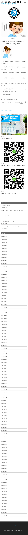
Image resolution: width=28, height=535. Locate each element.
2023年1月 (4, 362)
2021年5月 (4, 421)
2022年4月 (4, 389)
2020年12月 (4, 436)
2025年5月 (4, 280)
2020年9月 (4, 444)
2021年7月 (4, 415)
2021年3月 (4, 427)
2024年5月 (4, 315)
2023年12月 (4, 330)
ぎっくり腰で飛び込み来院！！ (11, 99)
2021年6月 (4, 418)
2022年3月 (4, 392)
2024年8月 (4, 307)
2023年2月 (4, 359)
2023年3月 (4, 357)
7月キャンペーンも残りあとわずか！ (10, 226)
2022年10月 (4, 371)
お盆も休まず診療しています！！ (10, 193)
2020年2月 (4, 465)
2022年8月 (4, 377)
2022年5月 (4, 386)
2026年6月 (4, 242)
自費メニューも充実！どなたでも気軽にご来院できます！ (13, 102)
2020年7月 (4, 450)
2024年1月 (4, 327)
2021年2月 (4, 430)
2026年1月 (4, 257)
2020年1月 (4, 468)
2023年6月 (4, 348)
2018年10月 (4, 512)
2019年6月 (4, 488)
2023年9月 (4, 339)
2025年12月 (4, 260)
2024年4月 (4, 318)
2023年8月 (4, 342)
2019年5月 (4, 491)
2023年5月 (4, 351)
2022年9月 (4, 374)
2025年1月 (4, 292)
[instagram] (12, 525)
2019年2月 (4, 500)
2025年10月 (4, 266)
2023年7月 (4, 345)
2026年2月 (4, 254)
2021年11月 (4, 403)
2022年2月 (4, 395)
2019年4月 (4, 494)
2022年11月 (4, 368)
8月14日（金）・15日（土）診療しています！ (13, 166)
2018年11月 (4, 509)
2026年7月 (4, 239)
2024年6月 (4, 313)
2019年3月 (4, 497)
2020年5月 (4, 456)
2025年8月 (4, 272)
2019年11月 (4, 474)
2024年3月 (4, 321)
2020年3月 (4, 462)
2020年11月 (4, 439)
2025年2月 (4, 289)
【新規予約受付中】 (7, 138)
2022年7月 (4, 380)
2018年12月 (4, 506)
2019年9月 (4, 480)
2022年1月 (4, 398)
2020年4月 (4, 459)
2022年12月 (4, 365)
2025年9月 (4, 269)
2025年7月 (4, 274)
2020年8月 (4, 447)
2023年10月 (4, 336)
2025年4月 (4, 283)
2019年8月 (4, 482)
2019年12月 (4, 471)
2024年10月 (4, 301)
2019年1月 (4, 503)
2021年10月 (4, 406)
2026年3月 (4, 251)
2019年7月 (4, 485)
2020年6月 (4, 453)
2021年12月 (4, 400)
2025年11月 (4, 263)
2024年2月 (4, 324)
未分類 (2, 136)
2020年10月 (4, 441)
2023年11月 (4, 333)
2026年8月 (4, 236)
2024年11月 (4, 298)
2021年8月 (4, 412)
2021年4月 (4, 424)
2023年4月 (4, 354)
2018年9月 (4, 515)
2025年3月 (4, 286)
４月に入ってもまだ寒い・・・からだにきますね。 (14, 42)
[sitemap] (15, 525)
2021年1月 (4, 433)
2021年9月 (4, 409)
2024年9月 (4, 304)
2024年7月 (4, 310)
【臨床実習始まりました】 (8, 221)
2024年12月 (4, 295)
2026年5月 (4, 245)
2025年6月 (4, 277)
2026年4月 (4, 248)
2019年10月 (4, 477)
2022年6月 (4, 383)
